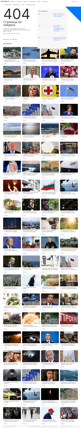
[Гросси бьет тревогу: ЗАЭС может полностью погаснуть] (50, 340)
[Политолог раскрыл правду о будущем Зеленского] (69, 56)
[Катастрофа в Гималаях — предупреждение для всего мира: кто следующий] (12, 56)
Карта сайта (78, 427)
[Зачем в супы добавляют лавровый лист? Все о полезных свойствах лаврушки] (12, 302)
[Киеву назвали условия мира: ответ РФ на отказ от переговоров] (31, 75)
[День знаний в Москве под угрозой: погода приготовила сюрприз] (31, 207)
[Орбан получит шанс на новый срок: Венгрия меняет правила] (50, 75)
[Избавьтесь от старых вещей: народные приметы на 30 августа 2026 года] (69, 151)
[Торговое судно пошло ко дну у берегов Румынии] (50, 132)
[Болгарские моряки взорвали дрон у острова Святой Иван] (50, 188)
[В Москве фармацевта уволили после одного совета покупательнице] (31, 188)
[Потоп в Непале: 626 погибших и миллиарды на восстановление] (69, 397)
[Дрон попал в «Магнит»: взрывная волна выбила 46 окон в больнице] (50, 264)
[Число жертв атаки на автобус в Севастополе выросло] (69, 169)
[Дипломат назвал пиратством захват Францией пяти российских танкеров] (69, 359)
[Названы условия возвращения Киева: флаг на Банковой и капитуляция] (69, 94)
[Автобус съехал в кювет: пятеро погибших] (12, 397)
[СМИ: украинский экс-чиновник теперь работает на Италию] (50, 245)
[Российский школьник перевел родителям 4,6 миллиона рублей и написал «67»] (69, 283)
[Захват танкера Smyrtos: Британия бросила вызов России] (31, 132)
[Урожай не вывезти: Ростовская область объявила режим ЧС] (31, 169)
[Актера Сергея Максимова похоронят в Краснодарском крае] (50, 397)
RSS (29, 427)
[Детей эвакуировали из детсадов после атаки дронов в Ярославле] (31, 245)
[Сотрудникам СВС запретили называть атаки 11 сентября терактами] (12, 226)
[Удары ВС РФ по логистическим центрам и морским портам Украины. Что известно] (12, 416)
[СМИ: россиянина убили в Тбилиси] (12, 113)
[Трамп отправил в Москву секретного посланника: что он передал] (12, 151)
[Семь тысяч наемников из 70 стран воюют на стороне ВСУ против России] (69, 340)
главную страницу (16, 33)
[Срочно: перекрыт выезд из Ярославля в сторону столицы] (69, 207)
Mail (2, 427)
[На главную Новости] (6, 1)
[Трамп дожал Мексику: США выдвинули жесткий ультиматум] (50, 416)
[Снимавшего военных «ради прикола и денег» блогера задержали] (31, 302)
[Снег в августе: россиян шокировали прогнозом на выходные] (12, 283)
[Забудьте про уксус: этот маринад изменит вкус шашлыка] (31, 151)
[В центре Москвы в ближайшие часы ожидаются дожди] (31, 416)
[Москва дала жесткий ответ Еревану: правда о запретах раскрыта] (50, 113)
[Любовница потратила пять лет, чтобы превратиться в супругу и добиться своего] (12, 188)
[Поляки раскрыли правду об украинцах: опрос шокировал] (31, 113)
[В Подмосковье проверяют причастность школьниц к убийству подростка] (69, 321)
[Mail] (2, 1)
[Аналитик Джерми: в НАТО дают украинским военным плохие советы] (50, 151)
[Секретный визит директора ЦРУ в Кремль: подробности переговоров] (50, 302)
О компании (6, 427)
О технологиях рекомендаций (41, 427)
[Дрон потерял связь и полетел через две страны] (12, 75)
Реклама (10, 427)
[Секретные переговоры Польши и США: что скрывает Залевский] (69, 245)
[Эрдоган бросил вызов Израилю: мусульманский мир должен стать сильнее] (12, 264)
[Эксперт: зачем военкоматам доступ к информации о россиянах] (50, 226)
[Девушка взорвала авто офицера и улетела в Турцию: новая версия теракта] (50, 94)
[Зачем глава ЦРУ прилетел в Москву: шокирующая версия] (31, 340)
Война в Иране (17, 4)
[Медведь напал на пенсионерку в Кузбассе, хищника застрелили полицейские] (50, 321)
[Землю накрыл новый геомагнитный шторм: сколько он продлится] (31, 321)
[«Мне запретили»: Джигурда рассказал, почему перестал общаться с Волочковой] (12, 359)
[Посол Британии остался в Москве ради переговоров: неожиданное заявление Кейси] (50, 169)
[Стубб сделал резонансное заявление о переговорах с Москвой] (50, 378)
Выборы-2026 (8, 4)
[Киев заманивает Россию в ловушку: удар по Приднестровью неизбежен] (69, 113)
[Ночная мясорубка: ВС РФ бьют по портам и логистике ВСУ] (50, 207)
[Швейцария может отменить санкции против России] (31, 397)
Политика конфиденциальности (52, 427)
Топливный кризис (31, 4)
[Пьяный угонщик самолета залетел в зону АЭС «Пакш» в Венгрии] (31, 56)
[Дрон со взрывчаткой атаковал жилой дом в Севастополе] (31, 226)
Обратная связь (72, 427)
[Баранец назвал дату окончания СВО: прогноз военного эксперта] (50, 56)
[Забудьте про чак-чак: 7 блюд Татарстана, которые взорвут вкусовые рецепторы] (50, 283)
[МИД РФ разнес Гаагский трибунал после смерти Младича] (69, 264)
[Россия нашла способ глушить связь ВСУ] (12, 378)
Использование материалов (63, 427)
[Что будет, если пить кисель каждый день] (69, 132)
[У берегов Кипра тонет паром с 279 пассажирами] (31, 264)
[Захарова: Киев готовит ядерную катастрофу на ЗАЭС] (12, 169)
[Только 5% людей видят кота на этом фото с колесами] (12, 94)
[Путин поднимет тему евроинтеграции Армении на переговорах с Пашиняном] (12, 245)
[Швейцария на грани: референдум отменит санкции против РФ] (69, 188)
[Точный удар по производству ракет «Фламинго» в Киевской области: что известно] (12, 340)
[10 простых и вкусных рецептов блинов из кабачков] (12, 207)
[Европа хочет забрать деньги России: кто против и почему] (31, 378)
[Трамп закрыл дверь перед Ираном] (31, 283)
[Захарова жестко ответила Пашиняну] (31, 94)
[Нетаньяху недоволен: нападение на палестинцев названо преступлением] (50, 359)
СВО (23, 4)
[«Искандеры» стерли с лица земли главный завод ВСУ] (12, 132)
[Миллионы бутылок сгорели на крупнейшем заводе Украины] (31, 359)
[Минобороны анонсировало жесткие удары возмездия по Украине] (12, 321)
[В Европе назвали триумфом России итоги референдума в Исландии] (69, 416)
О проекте (33, 427)
